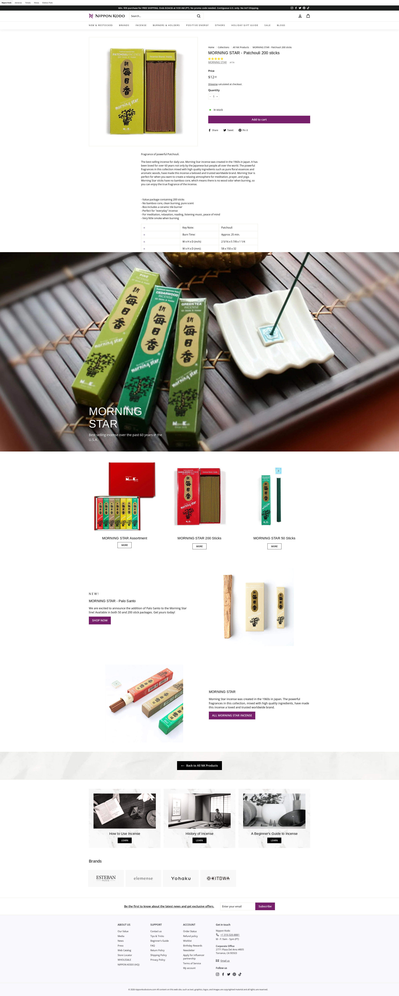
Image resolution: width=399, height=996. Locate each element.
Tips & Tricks (157, 936)
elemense (18, 3)
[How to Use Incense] (125, 811)
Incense (141, 25)
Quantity (214, 90)
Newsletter (189, 950)
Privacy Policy (157, 959)
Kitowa (36, 3)
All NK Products (241, 47)
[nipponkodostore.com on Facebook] (223, 974)
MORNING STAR (217, 62)
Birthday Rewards (192, 945)
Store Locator (125, 955)
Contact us (156, 931)
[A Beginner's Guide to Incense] (274, 811)
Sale (267, 25)
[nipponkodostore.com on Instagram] (217, 974)
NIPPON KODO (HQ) (128, 964)
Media (121, 936)
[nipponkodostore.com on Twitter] (228, 974)
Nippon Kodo (6, 3)
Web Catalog (124, 950)
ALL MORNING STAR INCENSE (232, 715)
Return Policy (157, 950)
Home (211, 47)
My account (189, 968)
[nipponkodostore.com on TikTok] (240, 974)
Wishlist (187, 940)
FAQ (152, 945)
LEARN (124, 840)
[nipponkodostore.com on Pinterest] (234, 974)
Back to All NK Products (201, 765)
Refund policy (190, 936)
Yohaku (28, 3)
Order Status (190, 931)
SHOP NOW (100, 620)
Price (211, 71)
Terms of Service (192, 963)
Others (220, 25)
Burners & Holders (166, 25)
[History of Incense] (199, 811)
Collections (224, 47)
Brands (124, 25)
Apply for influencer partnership (193, 956)
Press (120, 945)
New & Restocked (101, 25)
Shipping (213, 84)
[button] (216, 58)
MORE (124, 545)
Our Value (123, 931)
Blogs (281, 25)
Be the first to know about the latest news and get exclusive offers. (169, 906)
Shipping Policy (158, 955)
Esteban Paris (47, 3)
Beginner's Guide (159, 940)
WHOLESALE (124, 959)
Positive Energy (197, 25)
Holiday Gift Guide (244, 25)
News (121, 940)
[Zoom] (143, 91)
